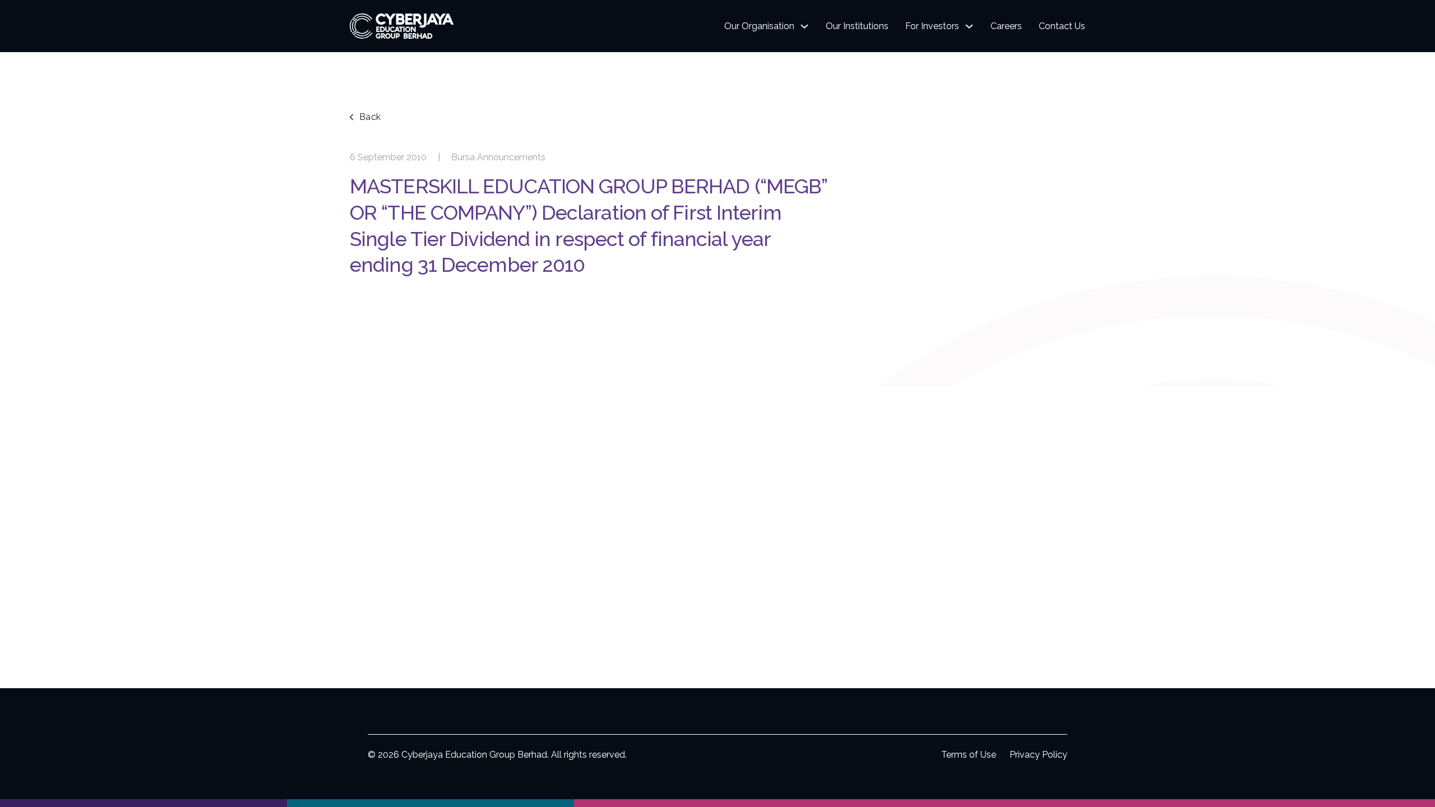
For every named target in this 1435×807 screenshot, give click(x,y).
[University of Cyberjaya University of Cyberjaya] (143, 803)
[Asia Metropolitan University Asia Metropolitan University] (430, 803)
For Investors (932, 26)
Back (370, 117)
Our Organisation (759, 26)
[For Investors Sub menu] (969, 26)
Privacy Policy (1038, 754)
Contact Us (1062, 26)
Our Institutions (857, 26)
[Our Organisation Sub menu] (804, 26)
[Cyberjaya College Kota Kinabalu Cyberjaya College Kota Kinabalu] (1004, 803)
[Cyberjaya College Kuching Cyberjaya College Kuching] (717, 803)
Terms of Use (968, 754)
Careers (1006, 26)
